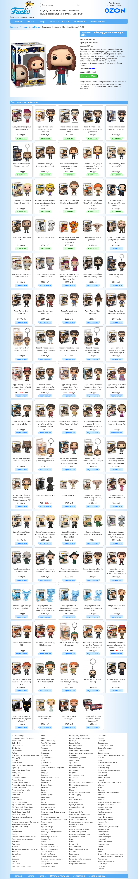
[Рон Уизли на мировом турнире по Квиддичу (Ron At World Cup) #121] (116, 641)
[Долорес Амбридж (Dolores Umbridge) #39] (116, 493)
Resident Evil (17, 800)
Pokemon (15, 797)
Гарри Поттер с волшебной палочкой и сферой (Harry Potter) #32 (45, 387)
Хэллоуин (101, 815)
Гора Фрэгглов (46, 758)
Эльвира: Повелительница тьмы (110, 854)
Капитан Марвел (47, 852)
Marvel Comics (17, 780)
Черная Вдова (103, 829)
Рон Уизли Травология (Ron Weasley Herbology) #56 (69, 682)
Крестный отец (75, 748)
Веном (14, 861)
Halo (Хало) (16, 773)
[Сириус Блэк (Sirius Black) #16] (21, 235)
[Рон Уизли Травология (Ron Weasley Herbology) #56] (69, 678)
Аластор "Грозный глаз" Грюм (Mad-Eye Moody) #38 (116, 239)
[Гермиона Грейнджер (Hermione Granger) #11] (116, 420)
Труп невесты (103, 773)
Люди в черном (75, 765)
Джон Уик (44, 787)
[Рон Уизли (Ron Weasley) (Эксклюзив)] (69, 641)
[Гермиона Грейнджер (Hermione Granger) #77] (21, 456)
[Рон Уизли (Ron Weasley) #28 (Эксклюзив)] (45, 641)
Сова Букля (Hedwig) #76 (45, 237)
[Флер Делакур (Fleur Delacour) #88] (45, 714)
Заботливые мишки (48, 807)
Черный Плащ (103, 834)
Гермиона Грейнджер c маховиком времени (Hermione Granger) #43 (69, 461)
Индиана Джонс (47, 839)
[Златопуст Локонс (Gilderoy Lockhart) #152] (93, 530)
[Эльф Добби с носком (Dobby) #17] (93, 235)
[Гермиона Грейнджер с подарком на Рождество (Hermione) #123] (93, 162)
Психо (71, 839)
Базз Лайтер (17, 832)
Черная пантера (104, 832)
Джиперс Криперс (47, 785)
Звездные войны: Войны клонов (53, 812)
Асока (14, 829)
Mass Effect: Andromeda (21, 790)
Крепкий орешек (75, 746)
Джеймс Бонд (46, 783)
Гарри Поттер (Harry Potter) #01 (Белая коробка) (45, 129)
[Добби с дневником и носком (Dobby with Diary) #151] (93, 493)
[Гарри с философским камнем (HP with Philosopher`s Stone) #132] (93, 420)
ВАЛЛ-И (15, 852)
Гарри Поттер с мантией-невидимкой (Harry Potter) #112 (116, 387)
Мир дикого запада (76, 775)
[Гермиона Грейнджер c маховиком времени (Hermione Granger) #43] (69, 456)
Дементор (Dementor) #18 (45, 495)
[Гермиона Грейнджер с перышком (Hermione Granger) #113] (69, 162)
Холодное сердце (104, 810)
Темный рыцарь (104, 768)
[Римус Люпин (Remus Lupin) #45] (116, 604)
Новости (30, 21)
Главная (17, 21)
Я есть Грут (102, 864)
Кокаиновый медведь (49, 856)
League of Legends (19, 778)
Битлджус (16, 844)
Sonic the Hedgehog (19, 802)
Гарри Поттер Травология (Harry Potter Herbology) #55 (69, 424)
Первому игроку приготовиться (81, 822)
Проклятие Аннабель (77, 837)
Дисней (43, 792)
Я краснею (102, 866)
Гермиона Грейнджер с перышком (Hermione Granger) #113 (69, 166)
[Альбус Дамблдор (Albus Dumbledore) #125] (21, 272)
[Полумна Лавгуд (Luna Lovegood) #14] (116, 162)
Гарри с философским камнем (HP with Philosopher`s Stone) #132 (93, 424)
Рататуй (72, 852)
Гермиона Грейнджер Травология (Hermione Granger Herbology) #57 (22, 497)
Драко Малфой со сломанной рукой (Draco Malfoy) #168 (69, 534)
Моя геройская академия (78, 785)
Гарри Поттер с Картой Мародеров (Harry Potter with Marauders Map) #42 (92, 387)
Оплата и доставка (59, 21)
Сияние (101, 738)
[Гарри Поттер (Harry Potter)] (116, 272)
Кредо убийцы (74, 743)
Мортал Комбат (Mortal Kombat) (81, 783)
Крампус (72, 741)
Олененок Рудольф (76, 807)
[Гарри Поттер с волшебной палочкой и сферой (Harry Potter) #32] (45, 383)
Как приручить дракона (49, 849)
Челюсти (101, 824)
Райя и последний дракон (79, 849)
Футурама (101, 790)
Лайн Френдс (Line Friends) (79, 750)
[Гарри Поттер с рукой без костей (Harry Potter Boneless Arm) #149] (45, 420)
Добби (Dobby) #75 (69, 495)
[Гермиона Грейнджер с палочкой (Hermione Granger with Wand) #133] (116, 456)
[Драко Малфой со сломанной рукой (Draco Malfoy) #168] (69, 530)
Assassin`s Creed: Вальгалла (23, 738)
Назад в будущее (75, 795)
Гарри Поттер (46, 746)
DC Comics (16, 748)
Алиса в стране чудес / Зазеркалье (25, 822)
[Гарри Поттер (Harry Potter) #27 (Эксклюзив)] (116, 309)
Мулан (71, 790)
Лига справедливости (77, 758)
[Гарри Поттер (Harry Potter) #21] (93, 309)
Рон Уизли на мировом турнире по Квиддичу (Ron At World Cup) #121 (116, 645)
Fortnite (15, 760)
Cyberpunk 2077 (18, 746)
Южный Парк (103, 859)
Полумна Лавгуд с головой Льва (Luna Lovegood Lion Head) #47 (45, 203)
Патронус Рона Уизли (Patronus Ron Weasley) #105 (93, 608)
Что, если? (102, 839)
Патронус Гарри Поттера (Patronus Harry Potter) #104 (21, 608)
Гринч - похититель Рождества (52, 768)
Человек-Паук (103, 822)
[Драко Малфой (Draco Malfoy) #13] (21, 530)
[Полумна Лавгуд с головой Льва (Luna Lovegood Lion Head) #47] (45, 199)
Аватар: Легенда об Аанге (22, 817)
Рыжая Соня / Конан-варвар (80, 859)
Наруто (72, 797)
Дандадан (44, 773)
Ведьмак (15, 859)
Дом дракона (46, 797)
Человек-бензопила (105, 819)
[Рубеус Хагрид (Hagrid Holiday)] (93, 678)
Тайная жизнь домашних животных (111, 755)
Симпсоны (102, 736)
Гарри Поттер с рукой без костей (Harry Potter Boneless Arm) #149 (45, 424)
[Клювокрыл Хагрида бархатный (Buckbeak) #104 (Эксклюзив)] (116, 530)
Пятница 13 (73, 844)
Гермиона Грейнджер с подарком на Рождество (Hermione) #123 (93, 166)
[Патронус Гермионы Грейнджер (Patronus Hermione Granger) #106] (45, 604)
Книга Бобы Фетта (48, 854)
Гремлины (45, 765)
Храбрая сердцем (105, 812)
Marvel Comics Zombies (21, 783)
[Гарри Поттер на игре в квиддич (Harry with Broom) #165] (69, 125)
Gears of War (17, 763)
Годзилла (44, 755)
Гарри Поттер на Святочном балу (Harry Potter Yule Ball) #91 (116, 350)
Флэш (100, 787)
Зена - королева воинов (50, 817)
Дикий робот (45, 790)
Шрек (100, 852)
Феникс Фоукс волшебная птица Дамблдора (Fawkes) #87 (69, 239)
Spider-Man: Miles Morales (22, 805)
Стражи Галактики (105, 748)
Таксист (101, 758)
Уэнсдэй (101, 780)
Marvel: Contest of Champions (23, 785)
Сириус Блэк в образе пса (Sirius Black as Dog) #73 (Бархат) (22, 718)
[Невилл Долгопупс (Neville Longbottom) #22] (93, 567)
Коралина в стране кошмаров (52, 859)
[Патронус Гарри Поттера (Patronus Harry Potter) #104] (21, 604)
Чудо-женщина (103, 844)
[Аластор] (116, 235)
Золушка (44, 824)
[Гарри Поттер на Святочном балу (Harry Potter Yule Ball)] (93, 346)
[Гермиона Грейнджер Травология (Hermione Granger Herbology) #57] (21, 493)
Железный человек (48, 805)
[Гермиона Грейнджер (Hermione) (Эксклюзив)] (45, 456)
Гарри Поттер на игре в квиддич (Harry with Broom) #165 (69, 129)
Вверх (14, 856)
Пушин (72, 842)
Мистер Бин (73, 778)
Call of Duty (16, 743)
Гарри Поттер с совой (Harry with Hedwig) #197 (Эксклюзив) (92, 129)
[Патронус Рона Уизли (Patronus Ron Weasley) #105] (93, 604)
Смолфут (101, 741)
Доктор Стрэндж (47, 795)
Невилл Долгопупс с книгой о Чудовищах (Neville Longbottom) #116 (116, 571)
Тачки (100, 760)
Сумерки (101, 750)
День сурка (45, 775)
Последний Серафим (77, 832)
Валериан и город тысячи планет (25, 849)
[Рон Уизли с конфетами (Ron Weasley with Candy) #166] (93, 199)
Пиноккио (73, 827)
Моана (71, 780)
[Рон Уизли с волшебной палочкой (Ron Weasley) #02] (21, 678)
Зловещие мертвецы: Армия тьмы (54, 819)
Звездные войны (47, 810)
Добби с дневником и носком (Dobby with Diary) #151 (92, 497)
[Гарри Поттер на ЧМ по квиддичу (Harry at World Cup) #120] (21, 383)
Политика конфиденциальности (22, 17)
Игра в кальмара (47, 827)
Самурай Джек (74, 861)
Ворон (43, 738)
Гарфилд (44, 748)
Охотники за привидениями (79, 815)
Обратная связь (97, 21)
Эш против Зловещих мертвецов (110, 856)
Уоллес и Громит (104, 778)
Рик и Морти (74, 854)
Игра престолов (47, 829)
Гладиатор (45, 753)
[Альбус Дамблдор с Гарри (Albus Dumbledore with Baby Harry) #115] (69, 272)
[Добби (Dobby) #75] (69, 493)
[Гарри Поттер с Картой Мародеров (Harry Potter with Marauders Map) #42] (93, 383)
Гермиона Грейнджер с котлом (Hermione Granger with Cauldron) (93, 461)
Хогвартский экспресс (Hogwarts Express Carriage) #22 (92, 718)
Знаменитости (46, 822)
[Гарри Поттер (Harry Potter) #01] (21, 309)
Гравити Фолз (46, 763)
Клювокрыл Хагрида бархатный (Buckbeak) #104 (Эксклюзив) (116, 534)
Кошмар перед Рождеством (79, 738)
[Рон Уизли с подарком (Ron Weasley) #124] (45, 678)
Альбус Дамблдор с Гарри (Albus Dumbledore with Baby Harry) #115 (69, 276)
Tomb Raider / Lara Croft (21, 812)
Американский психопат (21, 824)
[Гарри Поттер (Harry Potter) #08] (45, 309)
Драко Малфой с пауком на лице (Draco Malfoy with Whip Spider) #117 (45, 534)
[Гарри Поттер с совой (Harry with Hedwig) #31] (116, 125)
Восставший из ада (48, 741)
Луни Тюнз (73, 763)
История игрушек (47, 844)
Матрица (72, 773)
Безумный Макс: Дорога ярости (24, 837)
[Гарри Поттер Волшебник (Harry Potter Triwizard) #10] (69, 346)
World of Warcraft (18, 815)
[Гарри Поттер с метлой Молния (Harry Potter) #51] (21, 420)
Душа (43, 800)
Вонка (43, 736)
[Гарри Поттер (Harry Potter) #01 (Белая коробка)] (45, 125)
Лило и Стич (74, 760)
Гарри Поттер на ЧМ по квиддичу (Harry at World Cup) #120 (21, 387)
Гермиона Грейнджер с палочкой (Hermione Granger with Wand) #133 (116, 461)
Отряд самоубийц (76, 812)
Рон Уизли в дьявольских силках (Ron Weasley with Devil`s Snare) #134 (92, 645)
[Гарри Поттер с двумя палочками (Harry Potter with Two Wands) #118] (69, 383)
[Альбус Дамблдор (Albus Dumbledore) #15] (45, 272)
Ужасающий (102, 775)
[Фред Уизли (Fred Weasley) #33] (69, 714)
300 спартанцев (18, 736)
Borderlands (16, 741)
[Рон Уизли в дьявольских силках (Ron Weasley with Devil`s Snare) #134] (93, 641)
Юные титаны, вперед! (106, 861)
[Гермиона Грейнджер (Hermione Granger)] (21, 162)
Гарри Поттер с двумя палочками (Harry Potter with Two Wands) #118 (69, 387)
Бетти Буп (16, 842)
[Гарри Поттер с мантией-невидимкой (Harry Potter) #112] (116, 383)
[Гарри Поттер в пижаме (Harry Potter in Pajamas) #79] (45, 346)
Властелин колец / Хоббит (22, 866)
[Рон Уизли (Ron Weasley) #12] (21, 641)
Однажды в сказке (76, 805)
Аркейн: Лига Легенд (20, 827)
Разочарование (75, 847)
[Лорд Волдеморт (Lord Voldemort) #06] (21, 567)
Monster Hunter (17, 792)
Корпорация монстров (49, 864)
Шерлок (101, 849)
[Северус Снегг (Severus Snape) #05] (116, 678)
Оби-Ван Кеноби (75, 800)
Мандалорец (74, 770)
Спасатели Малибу (105, 746)
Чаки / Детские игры (105, 817)
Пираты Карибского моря (79, 829)
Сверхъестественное (77, 864)
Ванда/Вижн (16, 854)
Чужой (100, 847)
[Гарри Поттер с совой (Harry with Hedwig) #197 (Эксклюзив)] (93, 125)
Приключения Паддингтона (79, 834)
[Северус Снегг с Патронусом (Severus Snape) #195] (116, 199)
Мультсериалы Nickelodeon (79, 792)
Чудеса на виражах (105, 842)
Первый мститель (76, 824)
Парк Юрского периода (78, 819)
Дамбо (43, 770)
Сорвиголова (103, 743)
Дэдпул (43, 802)
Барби (14, 834)
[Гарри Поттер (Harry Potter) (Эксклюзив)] (21, 346)
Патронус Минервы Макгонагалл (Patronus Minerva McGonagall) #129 (69, 608)
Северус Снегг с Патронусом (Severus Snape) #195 (116, 203)
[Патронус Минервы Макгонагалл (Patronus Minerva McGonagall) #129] (69, 604)
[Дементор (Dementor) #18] (45, 493)
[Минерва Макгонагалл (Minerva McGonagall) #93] (69, 567)
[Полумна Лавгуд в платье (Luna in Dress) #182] (21, 199)
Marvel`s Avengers (19, 787)
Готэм (43, 760)
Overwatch (16, 795)
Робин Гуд (73, 856)
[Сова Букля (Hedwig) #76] (45, 235)
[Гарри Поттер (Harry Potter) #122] (69, 309)
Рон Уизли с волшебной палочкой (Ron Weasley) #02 (21, 682)
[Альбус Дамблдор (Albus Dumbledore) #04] (21, 125)
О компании (79, 21)
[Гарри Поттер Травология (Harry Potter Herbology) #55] (69, 420)
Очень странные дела (77, 817)
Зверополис (45, 815)
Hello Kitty (16, 775)
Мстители (73, 787)
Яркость (101, 869)
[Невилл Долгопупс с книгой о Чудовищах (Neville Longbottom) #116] (116, 567)
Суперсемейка (103, 753)
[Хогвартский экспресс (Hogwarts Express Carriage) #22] (93, 714)
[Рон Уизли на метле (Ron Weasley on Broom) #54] (69, 199)
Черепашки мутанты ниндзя (109, 827)
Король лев (45, 861)
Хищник (101, 800)
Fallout (14, 753)
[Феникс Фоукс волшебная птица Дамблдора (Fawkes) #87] (69, 235)
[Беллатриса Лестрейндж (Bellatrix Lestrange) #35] (93, 272)
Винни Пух (16, 864)
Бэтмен (15, 847)
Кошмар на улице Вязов (78, 736)
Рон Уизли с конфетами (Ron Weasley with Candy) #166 (93, 203)
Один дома (73, 802)
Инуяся (43, 842)
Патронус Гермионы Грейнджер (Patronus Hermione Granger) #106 (45, 608)
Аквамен (15, 819)
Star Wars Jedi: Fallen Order (22, 807)
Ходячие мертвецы (105, 807)
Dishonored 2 (17, 750)
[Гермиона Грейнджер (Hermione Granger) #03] (45, 162)
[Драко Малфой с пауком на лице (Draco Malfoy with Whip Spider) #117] (45, 530)
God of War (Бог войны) (21, 770)
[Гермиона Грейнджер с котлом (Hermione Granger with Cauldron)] (93, 456)
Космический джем (48, 866)
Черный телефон (104, 837)
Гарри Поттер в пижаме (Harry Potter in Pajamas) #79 (45, 350)
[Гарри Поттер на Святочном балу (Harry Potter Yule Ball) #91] (116, 346)
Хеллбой (101, 797)
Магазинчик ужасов (76, 768)
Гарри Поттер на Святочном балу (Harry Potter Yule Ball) (92, 350)
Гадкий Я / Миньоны (48, 743)
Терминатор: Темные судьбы (109, 770)
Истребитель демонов (49, 847)
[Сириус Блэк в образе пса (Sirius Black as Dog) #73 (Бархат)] (21, 714)
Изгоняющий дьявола (49, 837)
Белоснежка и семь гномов (22, 839)
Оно (70, 810)
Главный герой (46, 750)
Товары (42, 21)
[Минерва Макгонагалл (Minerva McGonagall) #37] (45, 567)
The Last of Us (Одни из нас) (22, 810)
